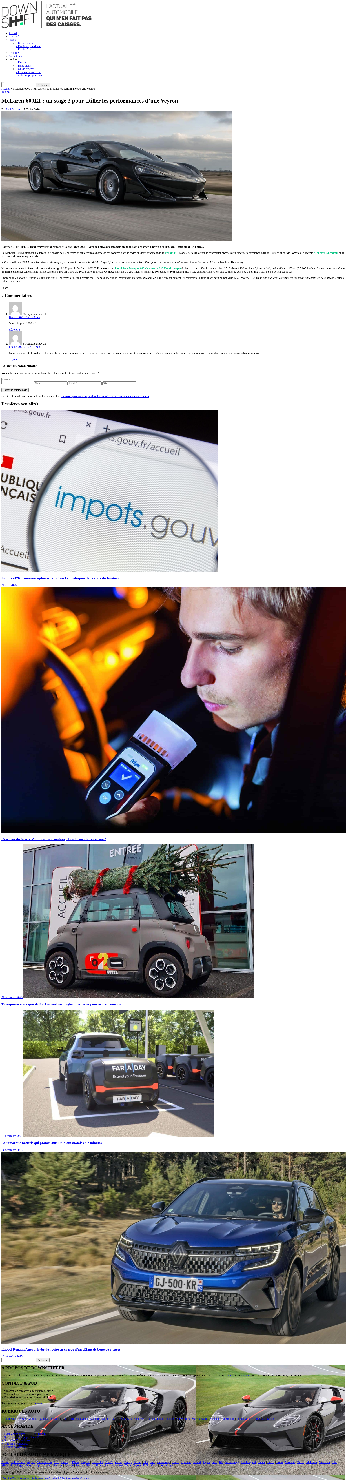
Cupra (118, 1462)
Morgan (19, 1465)
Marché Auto (199, 1418)
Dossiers (54, 1418)
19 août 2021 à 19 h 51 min (24, 346)
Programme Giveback (47, 1478)
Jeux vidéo (82, 1418)
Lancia (261, 1462)
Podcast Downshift (265, 1418)
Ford (152, 1462)
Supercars (139, 1418)
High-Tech (67, 1418)
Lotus (279, 1462)
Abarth (5, 1462)
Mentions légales (69, 1478)
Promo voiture (244, 1418)
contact (38, 1403)
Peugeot (58, 1465)
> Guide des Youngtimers (15, 1440)
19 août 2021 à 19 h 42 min (24, 317)
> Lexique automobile (13, 1446)
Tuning (5, 91)
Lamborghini (248, 1462)
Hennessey (163, 1462)
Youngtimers (16, 55)
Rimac (90, 1465)
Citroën (109, 1462)
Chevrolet (97, 1462)
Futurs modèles (165, 1418)
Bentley (65, 1462)
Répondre (14, 329)
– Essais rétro (23, 49)
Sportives (126, 1418)
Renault (80, 1465)
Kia (221, 1462)
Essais (12, 39)
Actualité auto (9, 1418)
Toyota (137, 1465)
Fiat (145, 1462)
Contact (84, 1478)
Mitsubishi (7, 1465)
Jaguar (206, 1462)
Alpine (31, 1462)
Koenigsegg (232, 1462)
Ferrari (137, 1462)
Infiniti (197, 1462)
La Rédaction (13, 109)
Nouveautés (183, 1418)
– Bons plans (23, 65)
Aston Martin (44, 1462)
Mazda (300, 1462)
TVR (146, 1465)
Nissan (30, 1465)
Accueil (13, 33)
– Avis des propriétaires (29, 75)
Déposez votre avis (23, 1478)
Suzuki (119, 1465)
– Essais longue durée (28, 46)
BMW (75, 1462)
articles (229, 1375)
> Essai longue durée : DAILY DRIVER (24, 1433)
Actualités (14, 36)
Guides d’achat (110, 1418)
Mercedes (324, 1462)
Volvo (154, 1465)
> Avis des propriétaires (14, 1443)
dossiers (245, 1375)
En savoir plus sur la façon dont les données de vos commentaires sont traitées (105, 396)
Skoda (99, 1465)
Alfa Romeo (18, 1462)
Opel (39, 1465)
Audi (56, 1462)
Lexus (270, 1462)
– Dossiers (22, 62)
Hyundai (186, 1462)
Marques (33, 1418)
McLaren (311, 1462)
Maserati (290, 1462)
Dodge (128, 1462)
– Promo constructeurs (28, 72)
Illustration (228, 1418)
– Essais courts (24, 43)
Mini (334, 1462)
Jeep (214, 1462)
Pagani (47, 1465)
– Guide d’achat (25, 68)
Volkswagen (166, 1465)
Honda (175, 1462)
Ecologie (14, 52)
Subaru (109, 1465)
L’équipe (6, 1478)
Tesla (128, 1465)
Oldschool (214, 1418)
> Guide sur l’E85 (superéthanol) (20, 1437)
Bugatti (85, 1462)
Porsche (69, 1465)
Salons (44, 1418)
